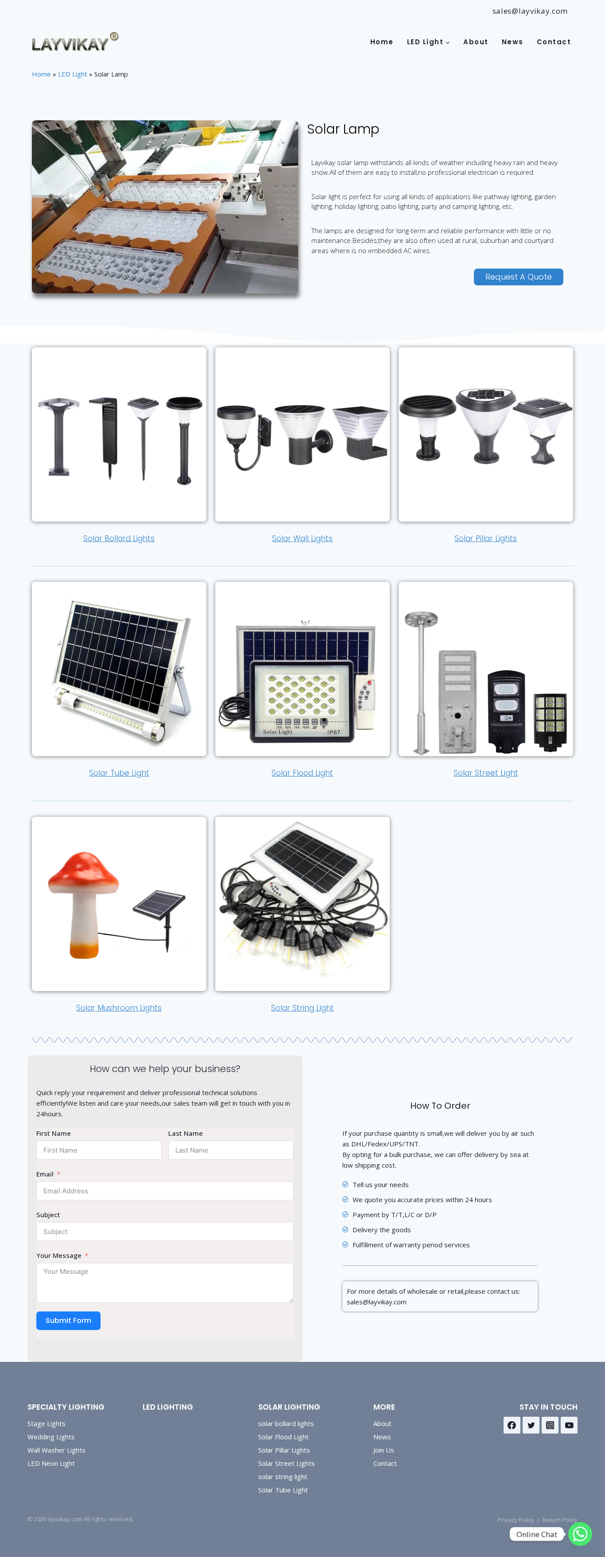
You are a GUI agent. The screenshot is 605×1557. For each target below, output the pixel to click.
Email (45, 1173)
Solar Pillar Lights (485, 538)
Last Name (185, 1133)
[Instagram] (550, 1425)
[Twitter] (531, 1425)
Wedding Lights (51, 1436)
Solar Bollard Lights (119, 538)
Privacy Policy (516, 1520)
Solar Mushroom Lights (119, 1008)
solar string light (282, 1476)
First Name (53, 1133)
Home (382, 41)
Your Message (58, 1255)
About (476, 41)
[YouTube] (569, 1425)
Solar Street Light (486, 773)
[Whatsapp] (580, 1534)
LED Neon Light (51, 1463)
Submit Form (68, 1320)
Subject (48, 1214)
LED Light (72, 73)
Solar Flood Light (302, 773)
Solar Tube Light (119, 773)
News (513, 41)
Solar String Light (302, 1008)
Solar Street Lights (286, 1463)
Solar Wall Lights (302, 538)
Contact (554, 41)
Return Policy (560, 1520)
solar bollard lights (286, 1423)
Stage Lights (46, 1423)
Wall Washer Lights (56, 1450)
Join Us (383, 1450)
